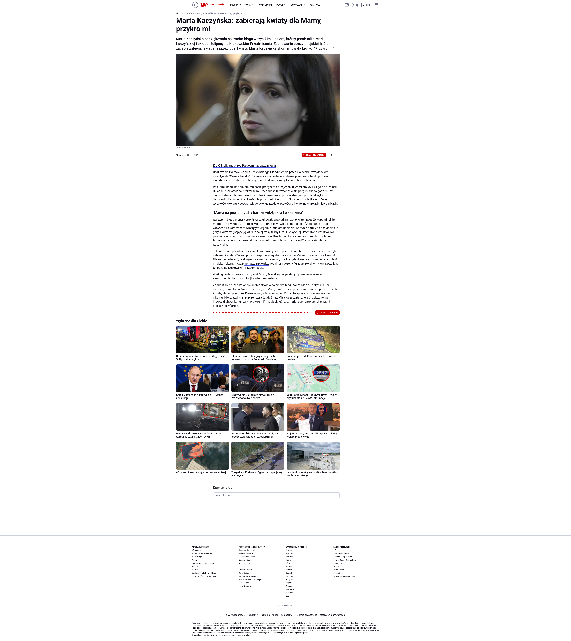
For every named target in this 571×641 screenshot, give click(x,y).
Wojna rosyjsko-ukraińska (202, 553)
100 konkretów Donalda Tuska (204, 576)
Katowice (290, 589)
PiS (334, 550)
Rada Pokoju (197, 557)
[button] (355, 5)
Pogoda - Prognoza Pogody (203, 563)
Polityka (315, 5)
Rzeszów (289, 593)
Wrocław (289, 557)
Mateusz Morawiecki (247, 553)
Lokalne (289, 550)
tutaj (247, 635)
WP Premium (265, 5)
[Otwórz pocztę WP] (346, 5)
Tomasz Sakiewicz (256, 263)
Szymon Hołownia (246, 570)
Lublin (288, 596)
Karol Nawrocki (245, 586)
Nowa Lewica (338, 570)
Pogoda (280, 5)
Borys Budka (244, 573)
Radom (289, 586)
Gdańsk (289, 573)
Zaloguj (366, 5)
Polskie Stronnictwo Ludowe (344, 560)
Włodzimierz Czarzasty (248, 576)
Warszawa (290, 553)
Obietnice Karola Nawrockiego (204, 573)
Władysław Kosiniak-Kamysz (250, 580)
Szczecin (289, 567)
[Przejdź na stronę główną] (195, 7)
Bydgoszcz (290, 576)
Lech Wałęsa (244, 583)
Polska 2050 (338, 573)
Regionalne (296, 5)
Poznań (289, 570)
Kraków (289, 560)
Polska (234, 5)
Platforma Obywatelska (342, 557)
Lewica (336, 567)
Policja (194, 560)
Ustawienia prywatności (332, 615)
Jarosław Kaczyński (247, 550)
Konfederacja (338, 563)
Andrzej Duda (244, 563)
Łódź (288, 563)
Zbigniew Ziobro (245, 560)
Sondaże (195, 570)
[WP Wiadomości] (215, 5)
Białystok (289, 580)
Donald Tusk (244, 567)
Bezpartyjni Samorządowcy (344, 576)
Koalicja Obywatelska (342, 553)
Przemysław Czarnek (247, 557)
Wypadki (195, 567)
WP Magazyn (197, 550)
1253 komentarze (315, 154)
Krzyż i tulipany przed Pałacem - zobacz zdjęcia (244, 165)
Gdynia (289, 583)
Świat (248, 5)
